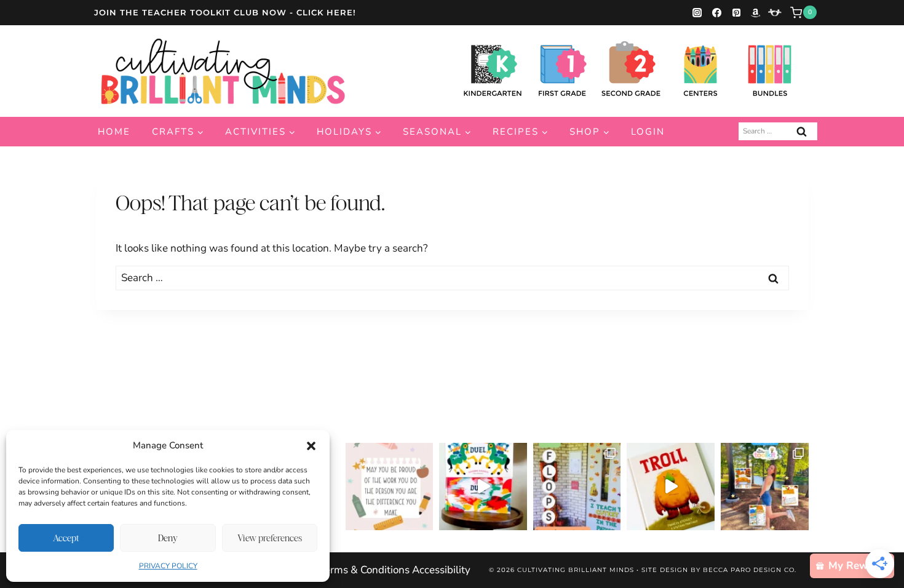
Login (648, 131)
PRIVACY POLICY (168, 566)
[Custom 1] (775, 12)
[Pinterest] (736, 12)
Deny (168, 538)
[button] (311, 446)
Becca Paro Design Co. (749, 570)
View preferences (269, 538)
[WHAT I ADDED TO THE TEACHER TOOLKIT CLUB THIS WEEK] (765, 487)
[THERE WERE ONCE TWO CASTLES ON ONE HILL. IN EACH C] (483, 487)
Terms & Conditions (364, 570)
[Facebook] (716, 12)
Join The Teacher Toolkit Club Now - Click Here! (225, 12)
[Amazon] (756, 12)
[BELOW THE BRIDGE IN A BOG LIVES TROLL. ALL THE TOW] (671, 487)
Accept (66, 538)
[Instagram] (697, 12)
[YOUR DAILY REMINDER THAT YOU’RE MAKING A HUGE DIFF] (390, 487)
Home (114, 131)
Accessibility (441, 570)
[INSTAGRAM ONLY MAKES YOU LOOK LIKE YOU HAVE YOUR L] (577, 487)
